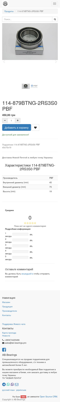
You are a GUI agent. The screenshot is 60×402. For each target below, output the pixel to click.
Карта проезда (9, 332)
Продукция (7, 306)
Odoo (23, 397)
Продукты (9, 11)
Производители (9, 310)
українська (21, 389)
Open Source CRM (48, 396)
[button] (5, 60)
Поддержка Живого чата (13, 323)
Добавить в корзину (17, 127)
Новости (6, 335)
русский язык (8, 389)
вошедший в (27, 273)
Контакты (6, 315)
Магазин (6, 302)
